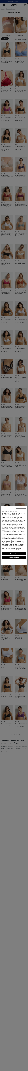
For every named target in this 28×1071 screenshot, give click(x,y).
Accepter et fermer (14, 557)
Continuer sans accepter (21, 508)
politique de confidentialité (12, 549)
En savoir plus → (14, 553)
